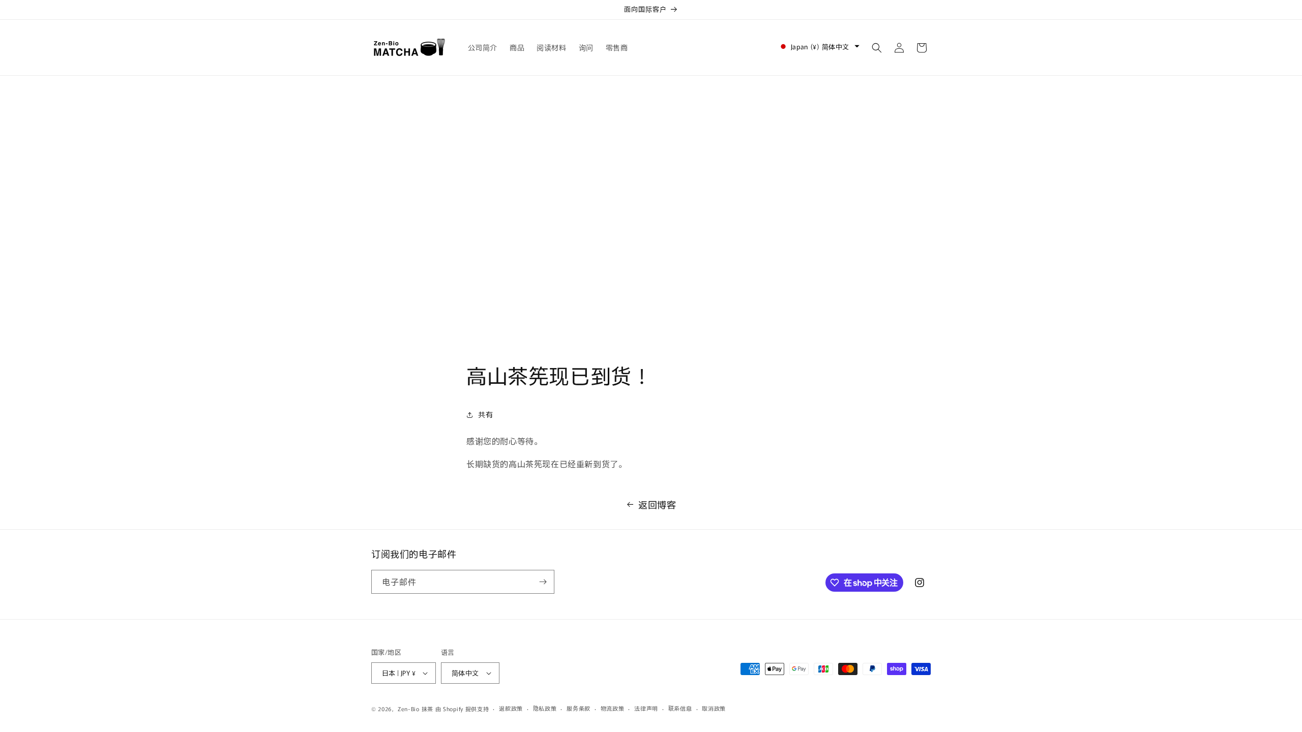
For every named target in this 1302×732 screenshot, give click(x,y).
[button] (877, 48)
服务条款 (578, 708)
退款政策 (511, 708)
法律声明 (646, 708)
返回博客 (657, 504)
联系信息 (680, 708)
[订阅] (542, 582)
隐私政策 (545, 708)
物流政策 (613, 708)
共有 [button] (485, 414)
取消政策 (714, 708)
